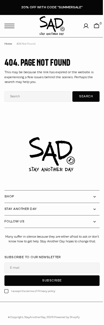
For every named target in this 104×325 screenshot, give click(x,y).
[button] (10, 26)
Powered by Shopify (65, 322)
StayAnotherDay (33, 322)
